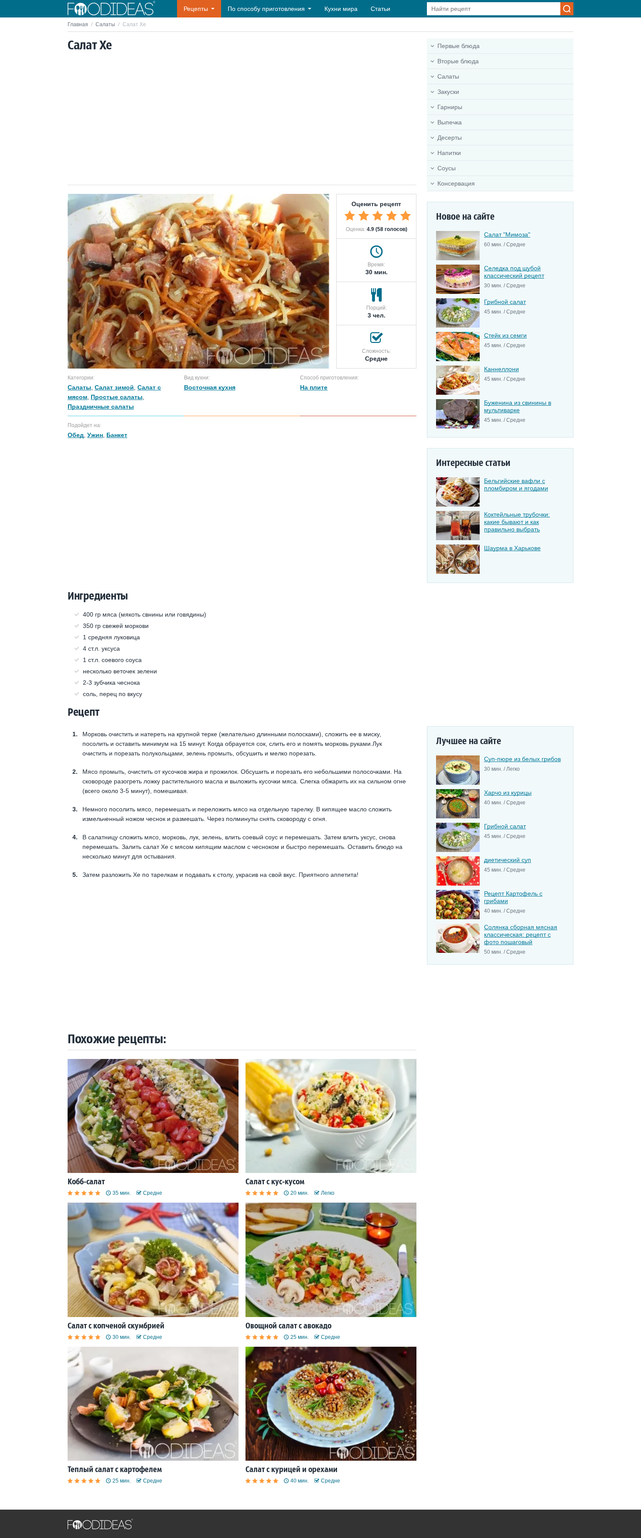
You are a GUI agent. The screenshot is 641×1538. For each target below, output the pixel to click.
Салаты (105, 24)
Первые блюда (458, 45)
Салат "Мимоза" (507, 234)
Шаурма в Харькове (512, 548)
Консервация (456, 183)
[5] (405, 215)
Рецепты (196, 8)
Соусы (446, 168)
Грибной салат (505, 301)
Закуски (448, 91)
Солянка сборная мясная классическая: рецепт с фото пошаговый (520, 934)
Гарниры (449, 106)
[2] (363, 215)
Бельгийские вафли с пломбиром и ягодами (516, 484)
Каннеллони (501, 369)
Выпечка (449, 122)
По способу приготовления (266, 8)
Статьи (380, 8)
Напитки (449, 152)
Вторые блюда (458, 61)
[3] (377, 215)
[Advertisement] (242, 119)
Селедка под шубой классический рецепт (514, 272)
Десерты (449, 137)
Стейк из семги (505, 335)
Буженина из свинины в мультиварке (517, 406)
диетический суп (507, 859)
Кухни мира (341, 8)
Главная (78, 24)
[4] (391, 215)
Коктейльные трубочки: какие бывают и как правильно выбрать (517, 522)
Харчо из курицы (508, 792)
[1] (349, 215)
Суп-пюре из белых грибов (522, 758)
